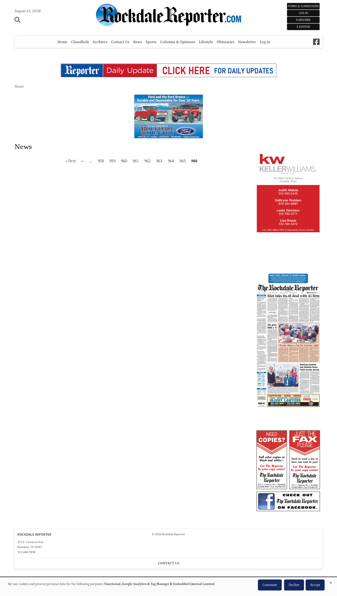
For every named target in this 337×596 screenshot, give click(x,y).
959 (112, 160)
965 (183, 160)
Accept (315, 585)
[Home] (168, 15)
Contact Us (120, 42)
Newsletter (247, 42)
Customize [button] (269, 585)
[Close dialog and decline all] (330, 582)
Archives (100, 42)
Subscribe (303, 20)
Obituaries (225, 42)
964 (171, 160)
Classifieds (80, 42)
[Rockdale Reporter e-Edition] (288, 409)
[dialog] (168, 586)
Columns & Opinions (177, 42)
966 (194, 160)
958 (101, 160)
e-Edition (303, 27)
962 (147, 160)
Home (62, 42)
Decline (294, 585)
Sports (151, 42)
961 (136, 160)
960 (124, 160)
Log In (303, 13)
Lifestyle (206, 42)
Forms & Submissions (303, 6)
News (137, 42)
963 (159, 160)
